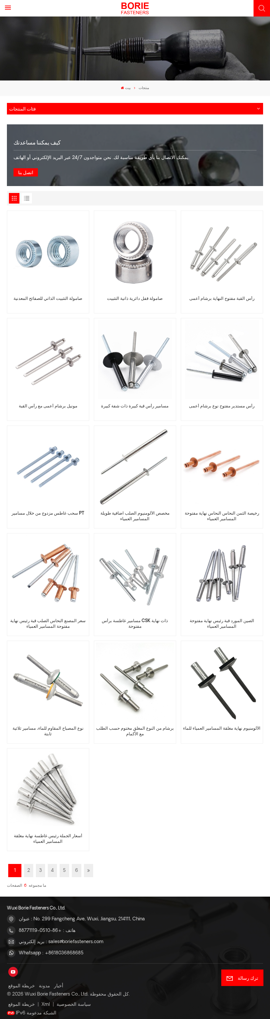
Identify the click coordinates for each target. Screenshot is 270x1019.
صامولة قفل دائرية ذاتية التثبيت (135, 299)
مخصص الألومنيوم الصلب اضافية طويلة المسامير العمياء (135, 516)
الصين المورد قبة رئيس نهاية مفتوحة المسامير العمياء (222, 624)
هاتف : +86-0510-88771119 (47, 931)
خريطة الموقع (21, 986)
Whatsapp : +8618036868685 (51, 953)
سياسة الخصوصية (74, 1004)
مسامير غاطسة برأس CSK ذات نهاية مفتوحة (135, 624)
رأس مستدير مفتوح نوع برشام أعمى (222, 406)
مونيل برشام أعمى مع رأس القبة (48, 406)
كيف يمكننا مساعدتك (37, 142)
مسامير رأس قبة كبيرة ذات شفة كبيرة (135, 406)
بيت (128, 88)
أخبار (58, 986)
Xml (45, 1004)
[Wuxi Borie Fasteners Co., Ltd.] (134, 8)
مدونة (44, 986)
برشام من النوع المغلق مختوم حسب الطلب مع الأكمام (135, 731)
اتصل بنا (25, 173)
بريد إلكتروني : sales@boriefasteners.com (61, 942)
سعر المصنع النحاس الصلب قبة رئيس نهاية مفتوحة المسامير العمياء (48, 624)
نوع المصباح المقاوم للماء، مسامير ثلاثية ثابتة (48, 731)
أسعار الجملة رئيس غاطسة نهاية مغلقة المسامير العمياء (48, 839)
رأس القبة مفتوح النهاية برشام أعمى (222, 299)
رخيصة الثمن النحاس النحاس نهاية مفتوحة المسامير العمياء (222, 516)
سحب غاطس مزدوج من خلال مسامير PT (48, 513)
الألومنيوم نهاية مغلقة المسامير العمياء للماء (221, 728)
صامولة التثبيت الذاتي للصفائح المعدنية (48, 299)
